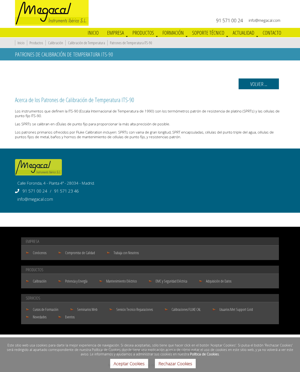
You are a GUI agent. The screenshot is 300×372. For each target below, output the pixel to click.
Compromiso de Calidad (80, 252)
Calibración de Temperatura (86, 42)
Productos (36, 42)
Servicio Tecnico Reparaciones (134, 309)
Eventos (70, 317)
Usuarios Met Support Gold (236, 309)
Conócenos (39, 252)
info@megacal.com (264, 20)
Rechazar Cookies (175, 363)
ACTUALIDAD (243, 32)
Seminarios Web (87, 309)
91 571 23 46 (66, 191)
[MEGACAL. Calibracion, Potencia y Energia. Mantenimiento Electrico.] (52, 24)
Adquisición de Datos (218, 281)
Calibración (55, 42)
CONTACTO (272, 32)
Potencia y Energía (76, 281)
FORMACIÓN (173, 32)
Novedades (39, 317)
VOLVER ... (258, 83)
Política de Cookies (204, 354)
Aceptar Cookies (129, 363)
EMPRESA (115, 32)
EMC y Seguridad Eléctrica (171, 281)
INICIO (93, 32)
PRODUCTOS (143, 32)
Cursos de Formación (45, 309)
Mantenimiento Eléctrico (121, 281)
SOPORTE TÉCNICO (208, 32)
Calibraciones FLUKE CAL (186, 309)
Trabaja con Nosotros (126, 252)
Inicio (21, 42)
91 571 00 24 (229, 20)
